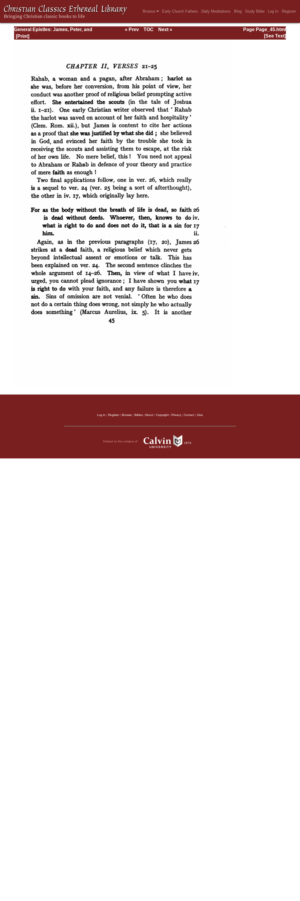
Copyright (162, 414)
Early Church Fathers (180, 11)
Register (289, 11)
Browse (149, 11)
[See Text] (275, 35)
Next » (165, 29)
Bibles (138, 414)
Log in (101, 414)
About (149, 414)
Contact (189, 414)
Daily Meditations (216, 11)
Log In (273, 11)
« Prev (132, 29)
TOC (149, 29)
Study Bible (255, 11)
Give (200, 414)
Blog (238, 11)
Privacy (176, 414)
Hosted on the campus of (120, 441)
